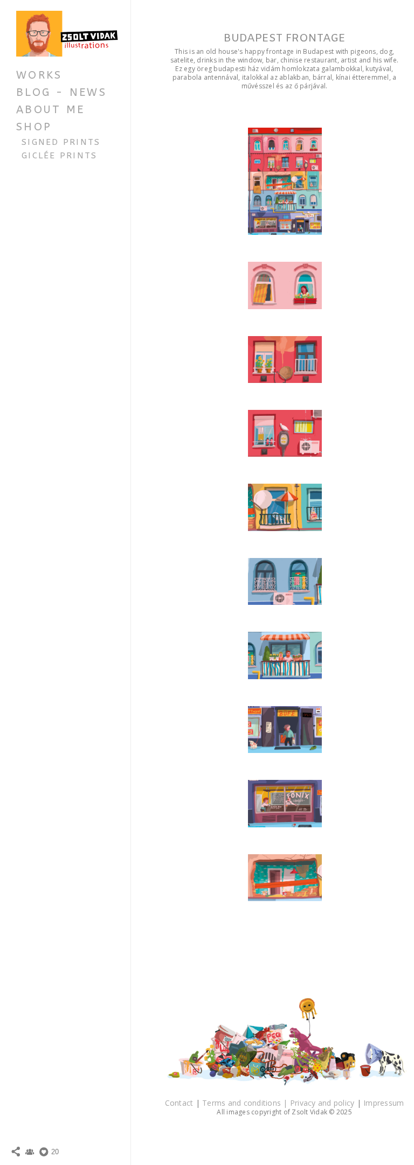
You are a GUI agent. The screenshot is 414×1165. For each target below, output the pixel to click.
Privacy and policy (323, 1103)
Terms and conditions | (246, 1103)
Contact (180, 1103)
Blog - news (61, 92)
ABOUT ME (50, 109)
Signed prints (61, 142)
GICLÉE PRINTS (60, 156)
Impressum (383, 1103)
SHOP (34, 127)
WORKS (39, 75)
